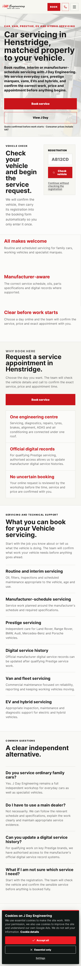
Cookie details (29, 931)
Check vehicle (62, 172)
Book (54, 6)
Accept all (43, 940)
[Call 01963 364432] (65, 7)
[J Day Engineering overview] (14, 7)
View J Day (40, 117)
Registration (57, 150)
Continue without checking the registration (58, 185)
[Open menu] (74, 7)
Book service (40, 103)
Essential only (42, 949)
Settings (40, 958)
